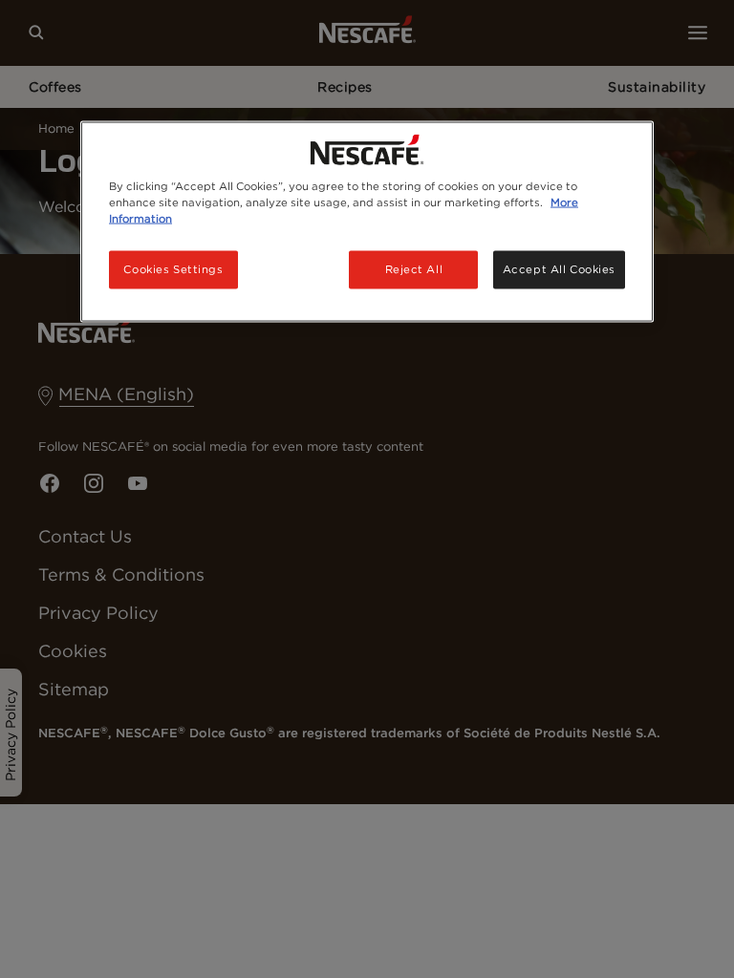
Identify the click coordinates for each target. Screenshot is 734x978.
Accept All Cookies (559, 268)
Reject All (414, 268)
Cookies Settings (173, 268)
